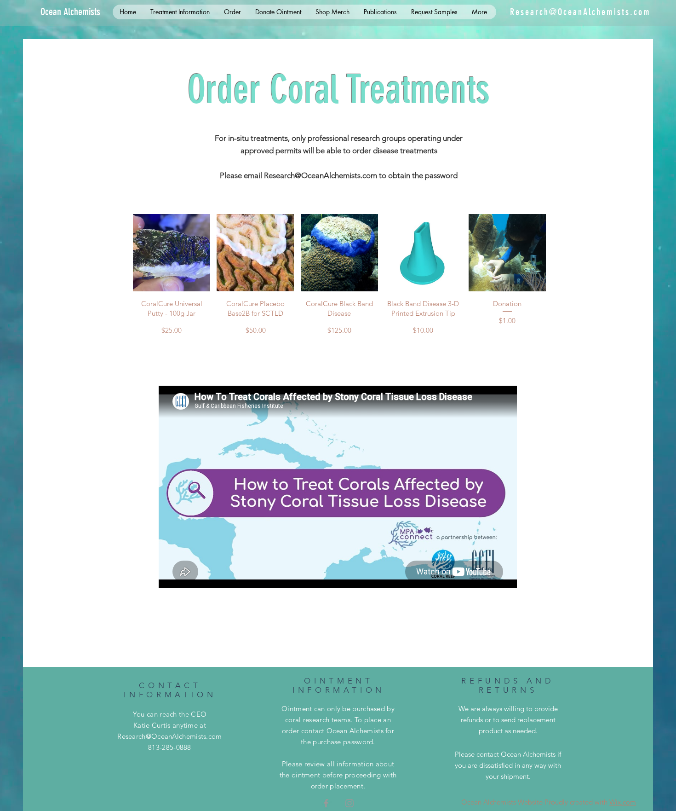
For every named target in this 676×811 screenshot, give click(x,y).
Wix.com (622, 802)
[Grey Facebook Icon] (326, 803)
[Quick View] (171, 252)
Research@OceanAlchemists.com (580, 11)
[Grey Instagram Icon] (349, 803)
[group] (339, 275)
